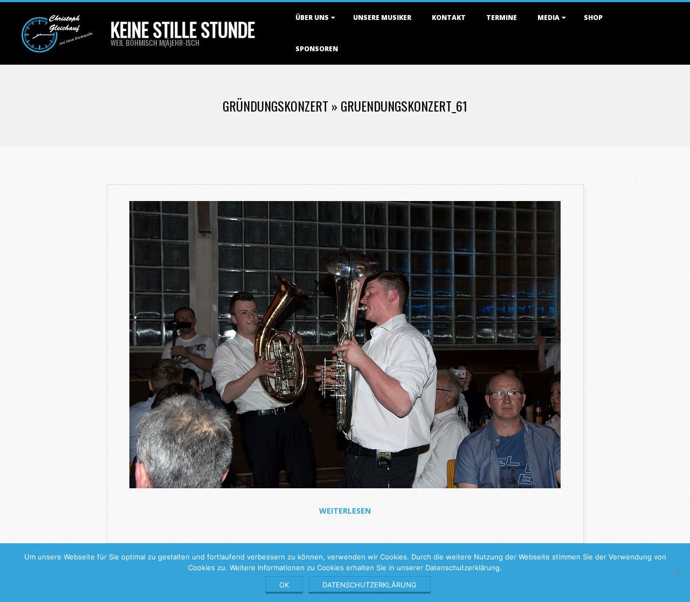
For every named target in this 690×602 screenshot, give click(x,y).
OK (284, 584)
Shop (593, 17)
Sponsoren (316, 48)
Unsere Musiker (382, 17)
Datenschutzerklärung (369, 584)
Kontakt (449, 17)
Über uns (312, 17)
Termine (501, 17)
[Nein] (676, 572)
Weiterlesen (345, 511)
